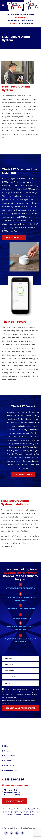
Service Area (9, 756)
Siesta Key (18, 814)
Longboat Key (17, 812)
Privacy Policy (10, 771)
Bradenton (20, 809)
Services (7, 751)
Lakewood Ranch (32, 809)
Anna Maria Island (9, 809)
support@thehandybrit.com (20, 20)
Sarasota (9, 814)
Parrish (34, 812)
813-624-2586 (14, 779)
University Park (29, 814)
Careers (7, 761)
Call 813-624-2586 (25, 23)
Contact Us (9, 766)
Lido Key (7, 812)
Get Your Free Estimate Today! (20, 14)
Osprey (26, 812)
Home (7, 746)
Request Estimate (14, 801)
